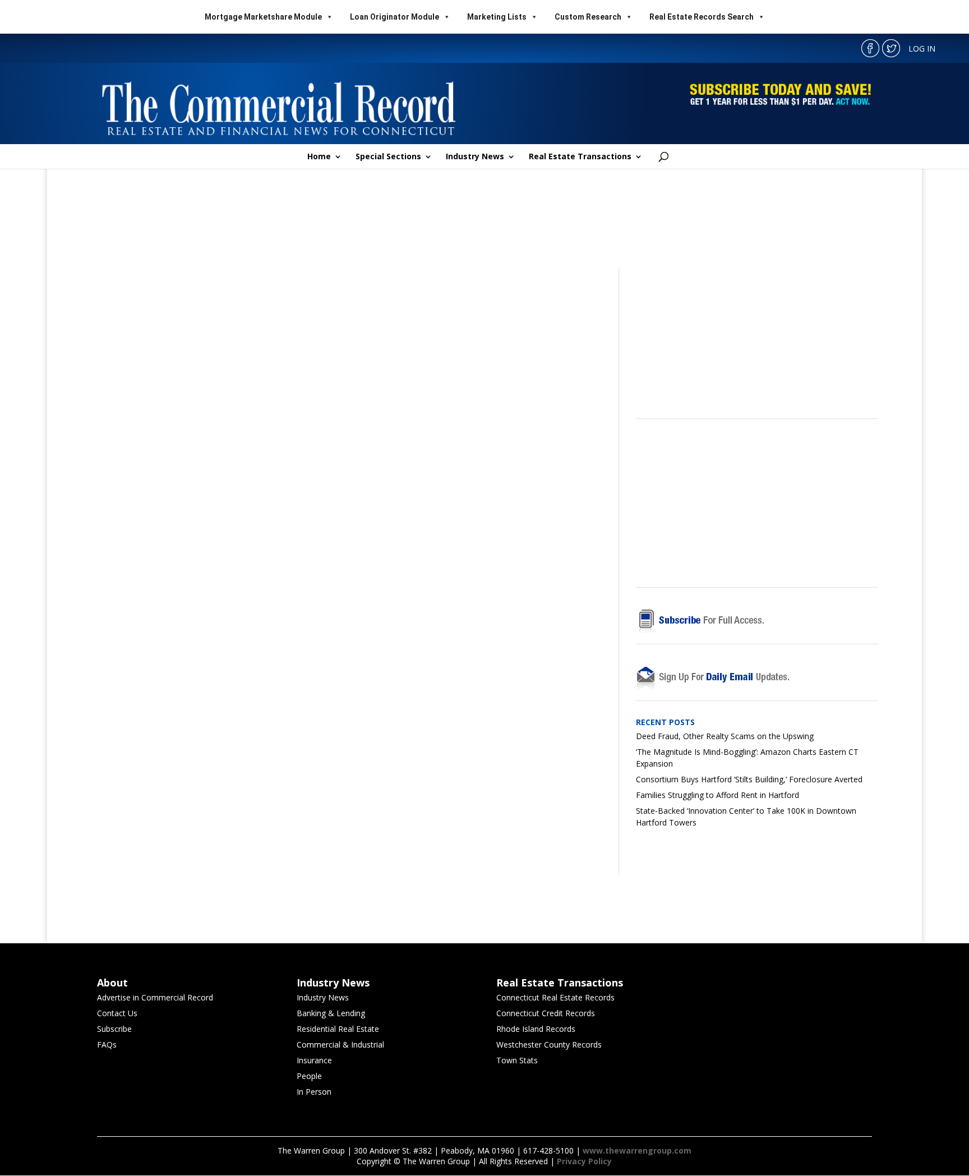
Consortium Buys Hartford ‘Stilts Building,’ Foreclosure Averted (749, 779)
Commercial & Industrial (340, 1044)
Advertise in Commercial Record (155, 997)
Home (319, 157)
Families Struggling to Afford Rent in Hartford (717, 795)
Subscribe (114, 1028)
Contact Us (117, 1013)
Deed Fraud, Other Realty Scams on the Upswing (725, 736)
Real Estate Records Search (701, 16)
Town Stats (517, 1060)
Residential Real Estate (338, 1028)
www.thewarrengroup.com (637, 1150)
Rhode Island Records (535, 1028)
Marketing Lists (497, 16)
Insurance (314, 1060)
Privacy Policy (584, 1161)
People (309, 1076)
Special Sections (388, 157)
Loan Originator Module (394, 16)
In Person (314, 1091)
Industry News (475, 157)
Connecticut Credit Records (545, 1013)
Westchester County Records (549, 1044)
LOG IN (921, 48)
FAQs (107, 1044)
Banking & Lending (331, 1013)
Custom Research (588, 16)
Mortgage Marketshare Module (263, 16)
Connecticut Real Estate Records (555, 997)
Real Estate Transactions (580, 157)
